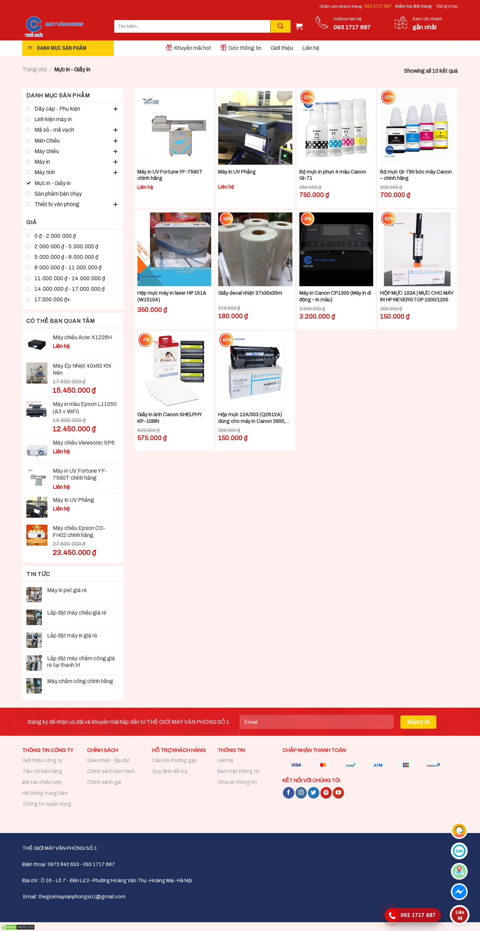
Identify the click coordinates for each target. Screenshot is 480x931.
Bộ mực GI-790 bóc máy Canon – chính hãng (416, 175)
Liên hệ (310, 48)
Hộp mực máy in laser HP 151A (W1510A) (171, 296)
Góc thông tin (244, 48)
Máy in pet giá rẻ (67, 590)
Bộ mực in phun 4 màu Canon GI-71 (332, 175)
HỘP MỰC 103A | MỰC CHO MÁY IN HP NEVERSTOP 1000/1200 (416, 296)
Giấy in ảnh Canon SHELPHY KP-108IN (169, 418)
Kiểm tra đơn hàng (413, 6)
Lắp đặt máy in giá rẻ (72, 635)
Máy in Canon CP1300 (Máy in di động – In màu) (335, 296)
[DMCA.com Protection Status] (17, 927)
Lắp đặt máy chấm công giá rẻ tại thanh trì (81, 661)
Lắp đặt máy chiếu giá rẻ (77, 613)
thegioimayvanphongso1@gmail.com (81, 896)
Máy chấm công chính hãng (80, 681)
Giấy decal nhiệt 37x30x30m (250, 293)
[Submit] (280, 26)
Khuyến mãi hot (192, 48)
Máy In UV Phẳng (237, 172)
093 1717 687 (378, 6)
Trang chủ (34, 69)
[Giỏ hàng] (299, 26)
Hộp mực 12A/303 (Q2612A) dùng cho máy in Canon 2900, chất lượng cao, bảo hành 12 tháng (251, 418)
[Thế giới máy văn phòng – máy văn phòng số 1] (63, 26)
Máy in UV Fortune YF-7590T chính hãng (169, 175)
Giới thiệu (282, 48)
